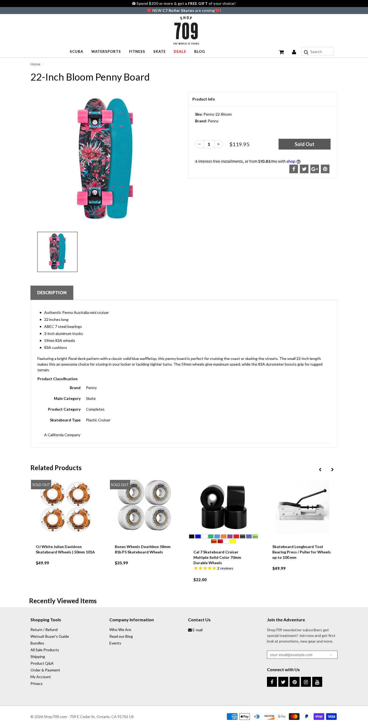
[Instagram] (306, 682)
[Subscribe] (331, 655)
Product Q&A (42, 663)
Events (115, 643)
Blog (199, 51)
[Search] (306, 52)
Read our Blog (121, 636)
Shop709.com (55, 716)
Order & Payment (45, 670)
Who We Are (120, 629)
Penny (213, 121)
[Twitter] (283, 682)
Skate (159, 51)
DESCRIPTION (52, 292)
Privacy (36, 683)
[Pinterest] (295, 682)
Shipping (37, 656)
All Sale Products (44, 649)
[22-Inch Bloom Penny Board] (105, 160)
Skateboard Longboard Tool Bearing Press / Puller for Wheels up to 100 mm (236, 552)
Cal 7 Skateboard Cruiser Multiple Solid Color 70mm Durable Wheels (151, 557)
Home (35, 64)
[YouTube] (317, 682)
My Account (40, 676)
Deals (180, 51)
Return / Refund (44, 629)
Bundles (37, 643)
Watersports (106, 51)
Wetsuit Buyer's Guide (49, 636)
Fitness (137, 51)
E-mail (197, 630)
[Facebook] (272, 682)
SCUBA (76, 51)
